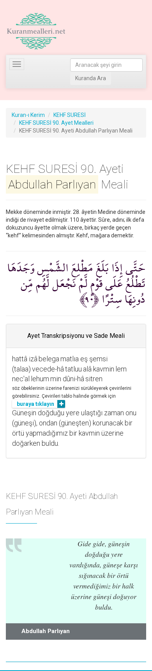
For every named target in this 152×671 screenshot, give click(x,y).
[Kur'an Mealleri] (36, 31)
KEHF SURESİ (69, 115)
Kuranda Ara (90, 78)
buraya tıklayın (35, 404)
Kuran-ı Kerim (28, 115)
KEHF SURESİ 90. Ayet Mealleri (56, 123)
